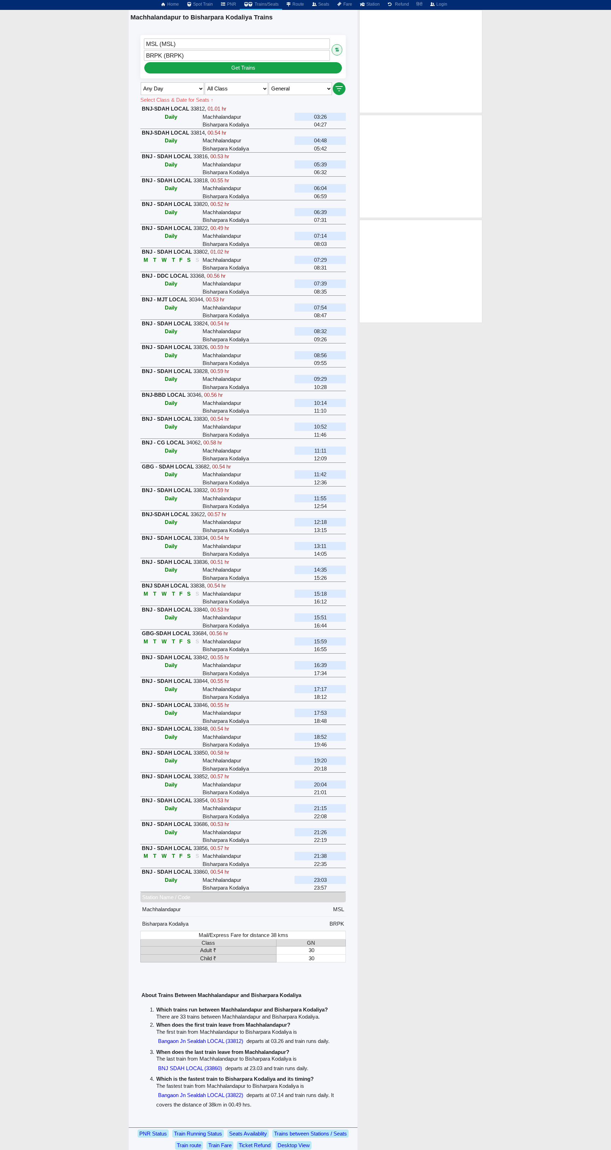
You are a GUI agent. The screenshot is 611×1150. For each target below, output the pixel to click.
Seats (323, 4)
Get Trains (243, 68)
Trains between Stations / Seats (310, 1134)
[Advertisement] (420, 61)
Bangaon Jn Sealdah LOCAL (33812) (200, 1041)
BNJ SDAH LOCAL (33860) (190, 1068)
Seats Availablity (248, 1134)
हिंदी (419, 4)
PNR (231, 4)
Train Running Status (198, 1134)
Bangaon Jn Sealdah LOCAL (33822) (200, 1095)
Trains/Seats (266, 4)
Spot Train (202, 4)
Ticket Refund (254, 1145)
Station (372, 4)
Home (172, 4)
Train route (189, 1145)
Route (297, 4)
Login (441, 4)
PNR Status (153, 1134)
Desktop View (294, 1145)
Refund (401, 4)
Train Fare (220, 1145)
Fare (347, 4)
